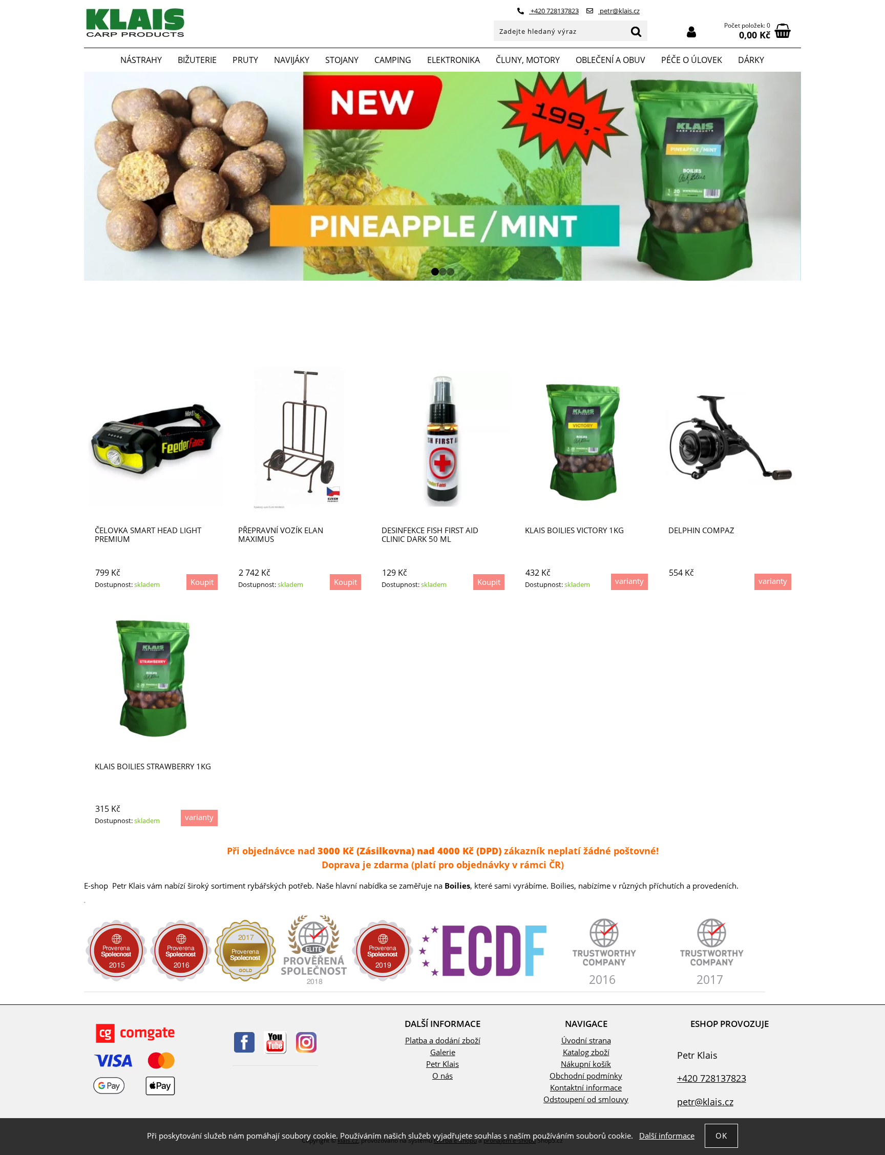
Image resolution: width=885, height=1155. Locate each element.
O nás (442, 1075)
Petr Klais (442, 1064)
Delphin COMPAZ (701, 530)
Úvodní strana (586, 1040)
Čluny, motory (528, 60)
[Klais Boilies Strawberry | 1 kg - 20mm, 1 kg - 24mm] (155, 675)
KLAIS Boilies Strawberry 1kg (153, 766)
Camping (392, 60)
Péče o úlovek (691, 60)
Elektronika (453, 60)
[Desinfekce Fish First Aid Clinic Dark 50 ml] (442, 439)
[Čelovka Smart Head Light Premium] (155, 439)
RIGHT (793, 176)
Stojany (342, 60)
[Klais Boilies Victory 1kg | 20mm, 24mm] (586, 439)
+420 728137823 (554, 10)
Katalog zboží (586, 1052)
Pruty (245, 60)
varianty (629, 581)
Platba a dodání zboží (442, 1040)
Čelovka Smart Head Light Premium (148, 534)
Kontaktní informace (586, 1087)
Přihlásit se (691, 32)
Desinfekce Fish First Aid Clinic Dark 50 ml (430, 534)
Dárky (751, 60)
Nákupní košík (586, 1064)
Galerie (442, 1052)
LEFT (91, 176)
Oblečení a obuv (610, 60)
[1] (435, 272)
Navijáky (291, 60)
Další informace (666, 1135)
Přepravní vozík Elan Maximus (280, 534)
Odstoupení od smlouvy (585, 1099)
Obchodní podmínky (586, 1075)
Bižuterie (197, 60)
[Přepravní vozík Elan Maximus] (299, 439)
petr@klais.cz (619, 10)
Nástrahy (141, 60)
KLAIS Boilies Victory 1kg (574, 530)
